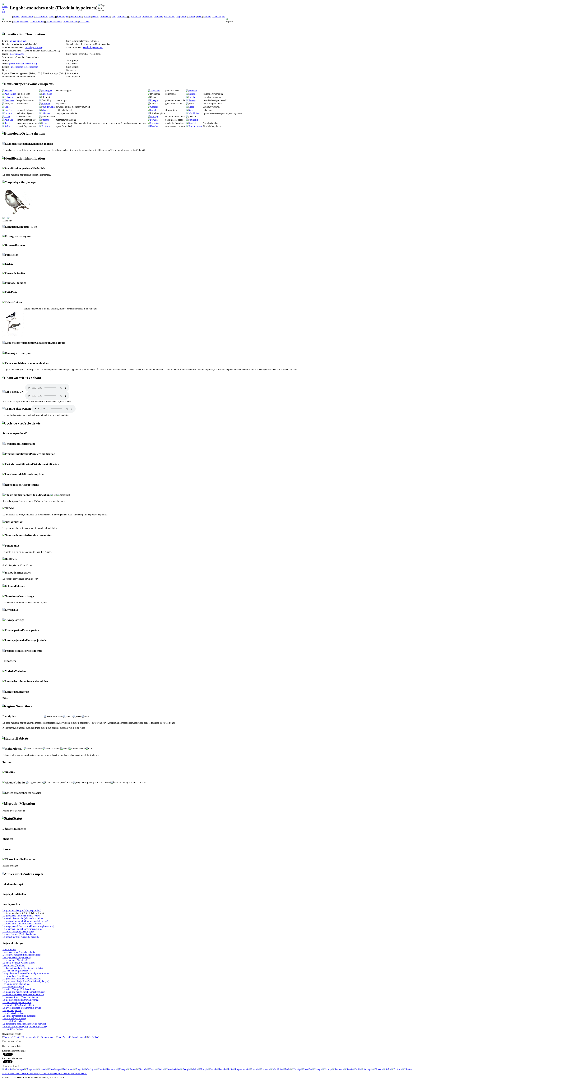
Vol (113, 16)
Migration (181, 16)
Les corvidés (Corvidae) (14, 965)
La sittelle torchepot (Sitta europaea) (19, 1016)
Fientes (95, 16)
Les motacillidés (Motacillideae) (17, 1002)
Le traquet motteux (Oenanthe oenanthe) (21, 937)
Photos (16, 16)
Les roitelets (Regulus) (13, 1013)
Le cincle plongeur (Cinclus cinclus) (19, 962)
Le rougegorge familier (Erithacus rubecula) (23, 923)
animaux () (19, 41)
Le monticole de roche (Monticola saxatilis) (23, 918)
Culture (191, 16)
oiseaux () (17, 54)
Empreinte (105, 16)
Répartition (169, 16)
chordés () (33, 47)
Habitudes (122, 16)
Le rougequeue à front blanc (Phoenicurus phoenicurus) (28, 926)
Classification (41, 16)
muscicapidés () (24, 67)
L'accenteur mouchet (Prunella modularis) (22, 954)
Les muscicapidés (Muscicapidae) (18, 1005)
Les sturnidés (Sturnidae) (14, 1018)
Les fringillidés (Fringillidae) (16, 976)
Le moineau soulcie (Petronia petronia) (20, 1000)
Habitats (158, 16)
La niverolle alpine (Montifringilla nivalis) (22, 1008)
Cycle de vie (135, 16)
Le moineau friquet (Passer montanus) (20, 997)
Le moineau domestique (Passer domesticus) (23, 994)
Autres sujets (219, 16)
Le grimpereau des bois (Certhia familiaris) (22, 978)
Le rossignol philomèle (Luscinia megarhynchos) (25, 921)
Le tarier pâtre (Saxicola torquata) (18, 931)
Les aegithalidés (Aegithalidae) (17, 957)
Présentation (27, 16)
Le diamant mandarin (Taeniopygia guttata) (23, 968)
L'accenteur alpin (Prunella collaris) (19, 952)
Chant (87, 16)
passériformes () (23, 63)
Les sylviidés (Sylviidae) (14, 1021)
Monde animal (37, 21)
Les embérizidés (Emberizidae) (17, 970)
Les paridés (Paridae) (12, 1010)
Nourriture (147, 16)
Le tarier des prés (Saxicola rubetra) (19, 934)
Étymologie (62, 16)
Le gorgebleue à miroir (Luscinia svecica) (22, 915)
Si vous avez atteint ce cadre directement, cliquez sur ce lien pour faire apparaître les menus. (44, 1073)
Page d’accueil (63, 1037)
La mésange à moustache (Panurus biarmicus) (24, 992)
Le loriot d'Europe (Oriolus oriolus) (19, 989)
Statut (199, 16)
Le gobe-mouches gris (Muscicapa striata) (22, 910)
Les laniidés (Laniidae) (13, 986)
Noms (52, 16)
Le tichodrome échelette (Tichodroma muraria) (24, 1023)
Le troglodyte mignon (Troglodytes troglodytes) (25, 1026)
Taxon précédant (20, 21)
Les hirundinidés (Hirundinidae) (17, 984)
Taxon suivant (70, 21)
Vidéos (207, 16)
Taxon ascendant (54, 21)
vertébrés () (93, 47)
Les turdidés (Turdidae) (13, 1029)
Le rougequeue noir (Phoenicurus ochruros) (23, 929)
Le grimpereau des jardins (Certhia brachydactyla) (26, 981)
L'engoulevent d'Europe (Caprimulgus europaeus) (26, 973)
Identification (76, 16)
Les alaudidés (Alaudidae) (15, 960)
